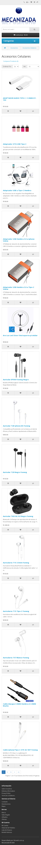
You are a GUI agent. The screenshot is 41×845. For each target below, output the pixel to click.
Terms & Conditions (8, 796)
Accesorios (14, 48)
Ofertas (4, 819)
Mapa (3, 806)
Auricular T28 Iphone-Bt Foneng (16, 426)
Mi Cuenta (5, 825)
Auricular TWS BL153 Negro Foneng (18, 516)
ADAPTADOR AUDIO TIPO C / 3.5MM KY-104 (19, 99)
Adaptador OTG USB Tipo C (14, 144)
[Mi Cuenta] (27, 2)
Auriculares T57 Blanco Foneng (16, 657)
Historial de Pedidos (8, 828)
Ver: (24, 66)
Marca (4, 812)
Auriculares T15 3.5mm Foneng (16, 562)
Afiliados (4, 817)
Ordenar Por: (7, 66)
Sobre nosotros (7, 789)
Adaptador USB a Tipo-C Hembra (17, 190)
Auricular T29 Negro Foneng (15, 472)
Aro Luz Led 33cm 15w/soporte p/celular (20, 335)
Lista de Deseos (7, 830)
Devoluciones (6, 804)
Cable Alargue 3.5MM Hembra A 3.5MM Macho (19, 705)
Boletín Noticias (7, 832)
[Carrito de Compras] (34, 2)
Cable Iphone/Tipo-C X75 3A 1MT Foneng (20, 750)
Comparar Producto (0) (10, 61)
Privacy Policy (6, 793)
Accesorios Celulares (29, 48)
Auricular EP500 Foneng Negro (16, 379)
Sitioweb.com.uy (18, 840)
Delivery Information (8, 791)
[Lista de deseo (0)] (31, 2)
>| (18, 772)
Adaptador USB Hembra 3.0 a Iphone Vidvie (18, 240)
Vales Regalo (6, 815)
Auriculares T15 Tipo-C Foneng (16, 611)
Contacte (5, 802)
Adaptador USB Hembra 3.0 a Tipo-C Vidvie (18, 288)
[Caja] (37, 2)
